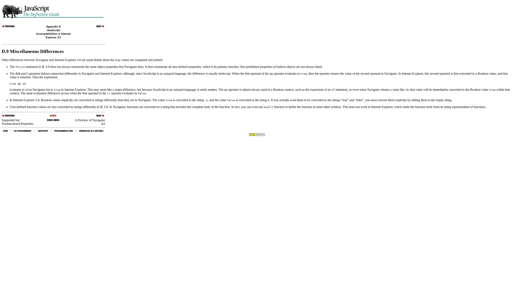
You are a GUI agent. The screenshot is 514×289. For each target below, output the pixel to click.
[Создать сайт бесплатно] (257, 135)
